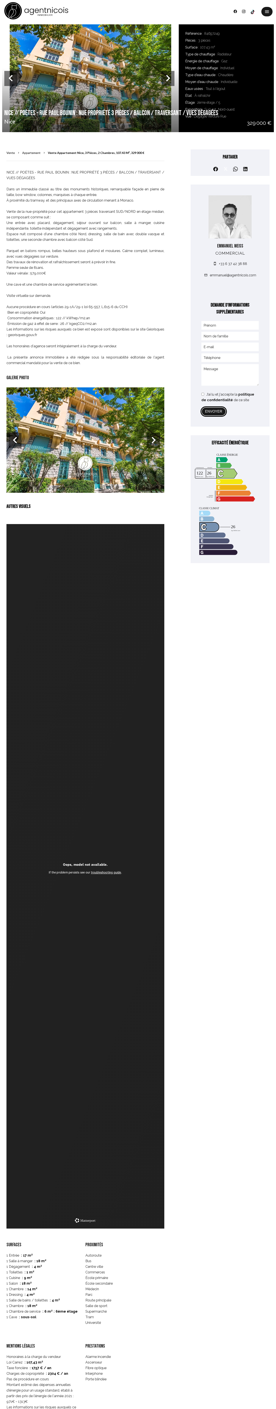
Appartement (31, 153)
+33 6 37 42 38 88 (233, 264)
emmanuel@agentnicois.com (233, 275)
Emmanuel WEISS (230, 246)
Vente (10, 153)
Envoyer (213, 411)
